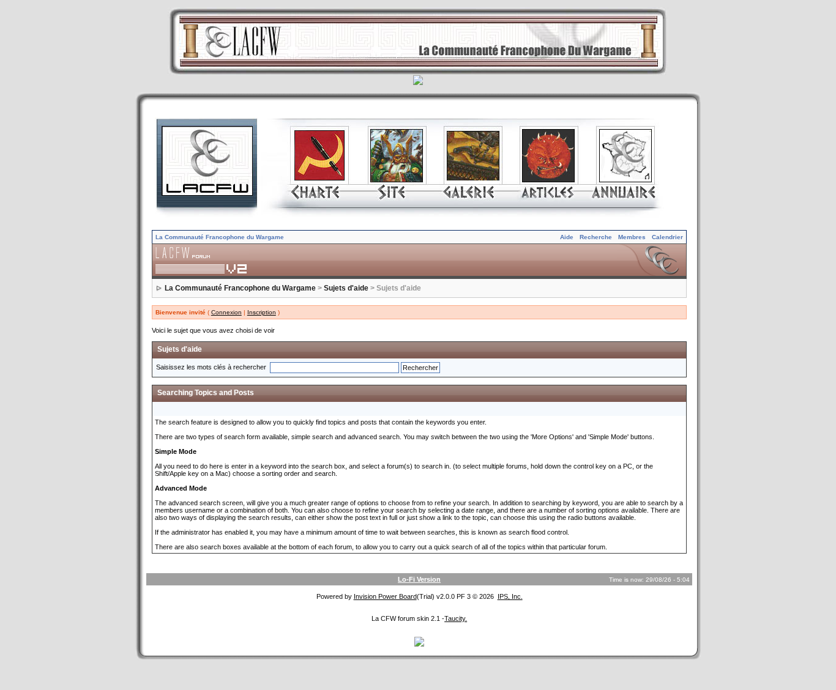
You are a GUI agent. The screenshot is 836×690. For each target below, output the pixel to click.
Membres (632, 237)
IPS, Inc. (510, 596)
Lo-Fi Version (419, 579)
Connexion (226, 312)
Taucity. (455, 618)
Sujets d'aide (346, 288)
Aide (566, 237)
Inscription (261, 312)
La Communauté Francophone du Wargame (219, 237)
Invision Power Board (385, 596)
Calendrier (667, 237)
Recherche (596, 237)
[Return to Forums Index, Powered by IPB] (419, 260)
